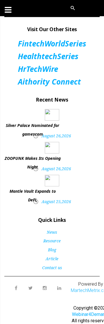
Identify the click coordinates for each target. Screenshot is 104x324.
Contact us (52, 267)
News (52, 232)
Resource (52, 241)
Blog (52, 249)
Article (52, 258)
